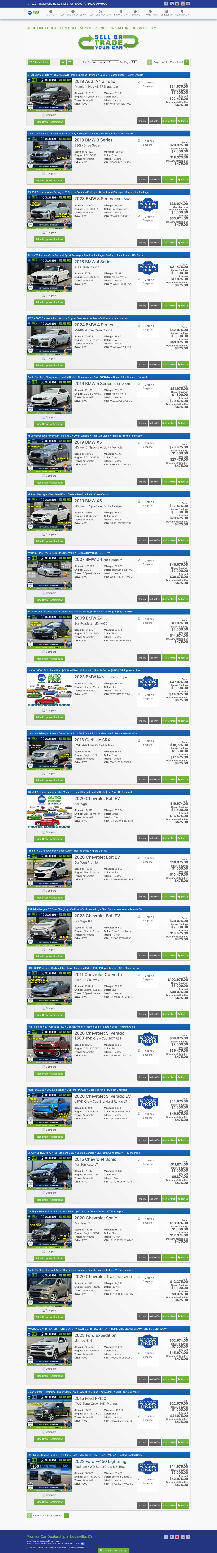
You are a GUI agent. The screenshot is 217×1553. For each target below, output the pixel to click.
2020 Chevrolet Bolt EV (97, 801)
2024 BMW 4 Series (93, 327)
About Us (35, 1541)
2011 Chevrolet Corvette (98, 977)
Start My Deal (169, 121)
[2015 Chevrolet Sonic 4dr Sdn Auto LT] (49, 1172)
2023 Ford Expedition (95, 1338)
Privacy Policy (54, 1541)
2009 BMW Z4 (91, 620)
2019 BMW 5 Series (102, 383)
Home (29, 1541)
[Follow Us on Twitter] (172, 3)
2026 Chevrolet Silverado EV (102, 1098)
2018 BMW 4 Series (93, 264)
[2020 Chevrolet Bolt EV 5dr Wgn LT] (49, 811)
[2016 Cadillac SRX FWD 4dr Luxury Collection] (49, 753)
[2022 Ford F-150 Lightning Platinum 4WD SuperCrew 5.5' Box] (49, 1474)
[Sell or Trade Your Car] (108, 42)
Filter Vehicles (40, 62)
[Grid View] (63, 62)
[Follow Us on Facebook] (166, 3)
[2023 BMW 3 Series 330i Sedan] (49, 211)
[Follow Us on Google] (183, 3)
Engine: (78, 96)
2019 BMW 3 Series (93, 142)
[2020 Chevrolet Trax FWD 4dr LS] (49, 1289)
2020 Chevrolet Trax (103, 1276)
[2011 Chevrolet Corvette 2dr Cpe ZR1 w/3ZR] (49, 987)
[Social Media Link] (188, 3)
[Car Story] (148, 97)
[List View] (70, 62)
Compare (51, 114)
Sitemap (60, 1543)
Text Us (184, 121)
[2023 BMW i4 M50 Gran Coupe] (49, 690)
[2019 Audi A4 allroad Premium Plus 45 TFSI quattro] (49, 94)
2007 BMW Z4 (98, 559)
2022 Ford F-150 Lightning (100, 1464)
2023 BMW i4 (100, 676)
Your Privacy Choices (72, 1543)
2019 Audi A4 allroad (96, 84)
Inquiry (142, 121)
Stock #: (79, 93)
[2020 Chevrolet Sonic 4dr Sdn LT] (49, 1231)
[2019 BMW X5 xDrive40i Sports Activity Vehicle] (49, 455)
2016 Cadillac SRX (94, 742)
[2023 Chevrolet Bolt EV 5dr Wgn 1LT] (49, 929)
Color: (107, 96)
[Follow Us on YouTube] (177, 3)
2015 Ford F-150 (96, 1401)
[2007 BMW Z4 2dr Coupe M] (49, 572)
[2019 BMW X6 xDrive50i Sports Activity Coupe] (49, 514)
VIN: (106, 103)
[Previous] (149, 62)
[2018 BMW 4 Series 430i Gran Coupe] (49, 275)
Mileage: (109, 93)
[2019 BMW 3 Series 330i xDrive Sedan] (49, 153)
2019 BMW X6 (98, 503)
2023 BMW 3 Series (102, 198)
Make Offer (154, 121)
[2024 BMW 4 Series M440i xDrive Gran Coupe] (49, 338)
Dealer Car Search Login (35, 1543)
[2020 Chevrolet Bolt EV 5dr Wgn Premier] (49, 870)
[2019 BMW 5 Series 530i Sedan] (49, 396)
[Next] (186, 62)
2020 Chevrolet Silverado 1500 (99, 1036)
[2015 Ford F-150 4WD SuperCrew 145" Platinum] (49, 1411)
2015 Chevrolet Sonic (95, 1162)
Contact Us (44, 1541)
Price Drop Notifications (49, 121)
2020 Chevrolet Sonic (95, 1220)
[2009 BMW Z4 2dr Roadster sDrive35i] (49, 631)
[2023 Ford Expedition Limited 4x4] (49, 1348)
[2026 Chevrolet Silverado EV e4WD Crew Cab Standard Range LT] (49, 1109)
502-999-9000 (97, 3)
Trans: (78, 100)
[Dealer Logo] (34, 13)
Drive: (77, 103)
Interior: (108, 100)
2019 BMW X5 (98, 444)
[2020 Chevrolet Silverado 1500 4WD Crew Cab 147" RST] (49, 1046)
